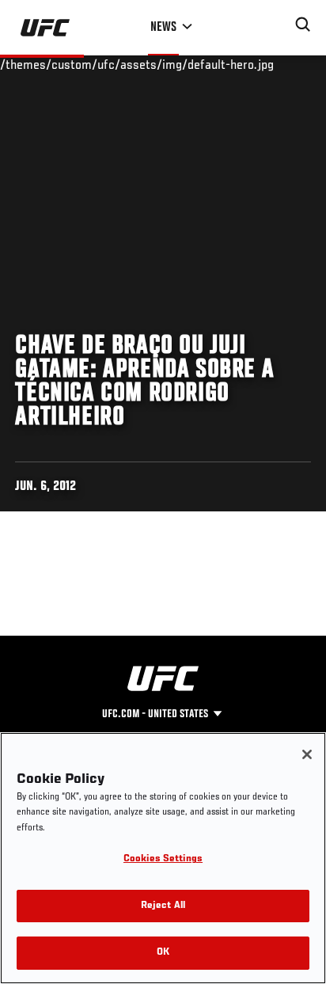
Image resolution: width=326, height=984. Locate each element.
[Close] (307, 754)
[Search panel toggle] (303, 24)
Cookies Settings (163, 859)
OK (163, 953)
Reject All (163, 906)
